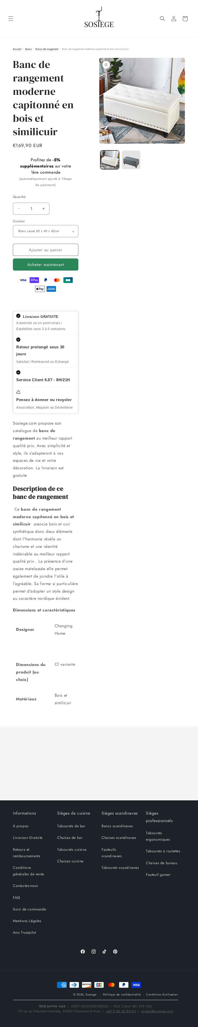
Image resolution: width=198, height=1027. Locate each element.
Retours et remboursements (26, 853)
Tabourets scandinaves (120, 867)
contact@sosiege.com (157, 1011)
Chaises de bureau (161, 862)
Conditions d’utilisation (162, 994)
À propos (21, 826)
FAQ (16, 897)
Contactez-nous (25, 885)
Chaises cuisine (70, 861)
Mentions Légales (27, 920)
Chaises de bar (69, 837)
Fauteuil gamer (158, 874)
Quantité (19, 196)
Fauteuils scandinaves (112, 853)
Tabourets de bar (71, 826)
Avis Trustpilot (24, 932)
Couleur (19, 221)
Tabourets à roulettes (163, 851)
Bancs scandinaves (117, 826)
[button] (10, 18)
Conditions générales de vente (28, 871)
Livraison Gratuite (28, 837)
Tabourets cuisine (71, 849)
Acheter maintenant (45, 264)
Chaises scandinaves (119, 837)
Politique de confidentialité (122, 994)
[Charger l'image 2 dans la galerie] (131, 159)
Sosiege (91, 994)
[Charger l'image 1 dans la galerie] (109, 159)
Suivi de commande (29, 909)
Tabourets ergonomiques (158, 836)
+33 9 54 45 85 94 (121, 1011)
